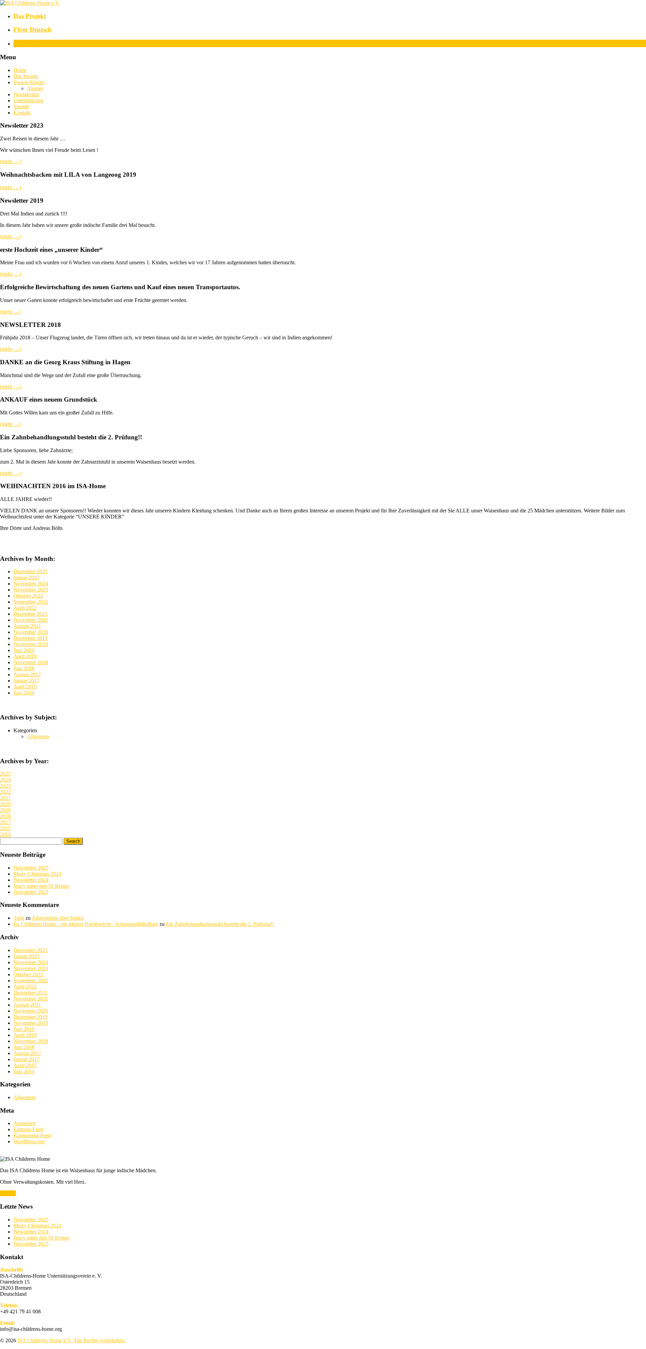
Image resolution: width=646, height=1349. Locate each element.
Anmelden (24, 1123)
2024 (5, 780)
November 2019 (30, 644)
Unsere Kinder (29, 82)
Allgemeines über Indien (58, 918)
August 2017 (27, 674)
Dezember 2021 (30, 614)
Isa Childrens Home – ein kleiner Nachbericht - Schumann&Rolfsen (85, 924)
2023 (5, 786)
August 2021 (27, 626)
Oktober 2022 (28, 596)
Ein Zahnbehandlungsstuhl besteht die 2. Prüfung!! (220, 924)
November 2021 (30, 620)
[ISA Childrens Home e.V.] (30, 3)
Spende (21, 106)
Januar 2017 (26, 680)
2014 (5, 834)
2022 (5, 792)
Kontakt (22, 112)
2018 (5, 816)
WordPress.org (29, 1141)
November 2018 (30, 662)
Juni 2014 (23, 693)
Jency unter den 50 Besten (41, 886)
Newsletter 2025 (30, 868)
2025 (5, 774)
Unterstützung (28, 100)
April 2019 (25, 656)
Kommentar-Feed (32, 1135)
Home (20, 70)
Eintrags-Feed (28, 1129)
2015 (5, 828)
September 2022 (30, 602)
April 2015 (25, 686)
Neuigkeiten (26, 94)
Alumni (35, 88)
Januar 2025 (26, 577)
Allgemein (38, 736)
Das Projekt (25, 76)
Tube (18, 918)
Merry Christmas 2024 (37, 874)
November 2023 (30, 590)
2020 (5, 804)
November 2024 (30, 583)
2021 (5, 798)
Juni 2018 (23, 668)
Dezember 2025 (30, 571)
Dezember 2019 (30, 638)
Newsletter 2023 (30, 892)
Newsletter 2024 (30, 880)
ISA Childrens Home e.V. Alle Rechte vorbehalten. (71, 1340)
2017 (5, 822)
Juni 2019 (23, 650)
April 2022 (25, 608)
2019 (5, 810)
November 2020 (30, 632)
